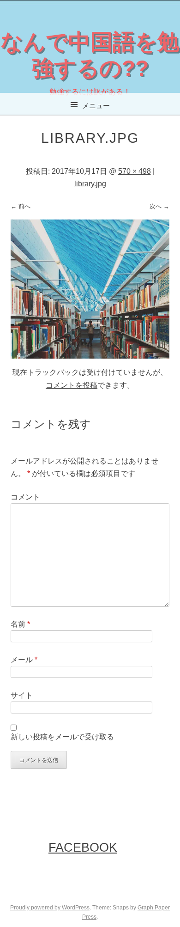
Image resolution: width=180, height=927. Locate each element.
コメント (25, 497)
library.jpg (90, 184)
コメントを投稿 (71, 385)
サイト (22, 695)
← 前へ (20, 206)
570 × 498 (134, 171)
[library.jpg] (90, 356)
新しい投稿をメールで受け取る (62, 737)
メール (24, 660)
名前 (20, 624)
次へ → (159, 206)
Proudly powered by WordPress (50, 907)
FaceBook (82, 847)
